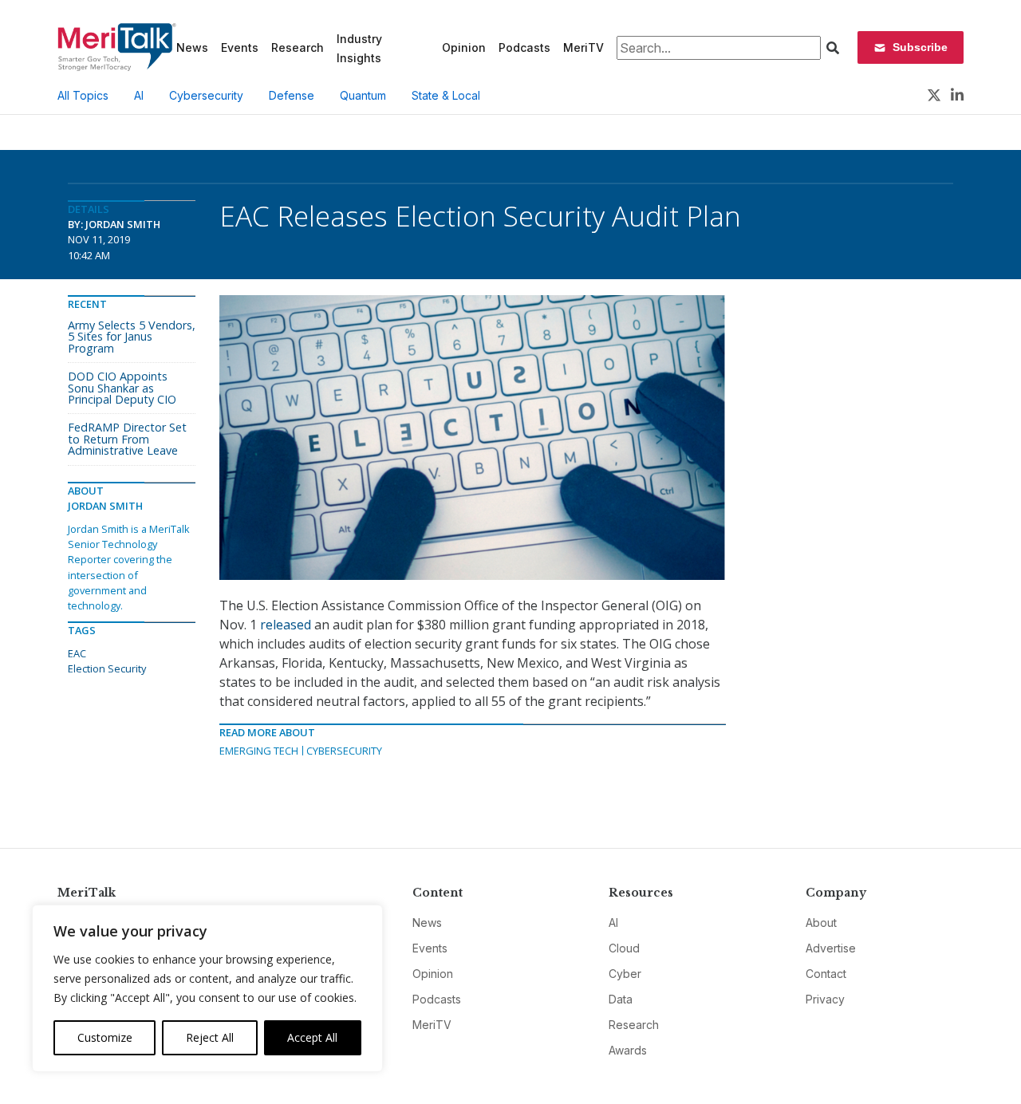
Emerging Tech (258, 750)
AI (139, 95)
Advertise (831, 948)
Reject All (210, 1037)
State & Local (446, 95)
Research (297, 47)
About (821, 922)
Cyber (625, 973)
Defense (291, 95)
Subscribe (920, 47)
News (192, 47)
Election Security (107, 668)
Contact (826, 973)
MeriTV (583, 47)
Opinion (464, 47)
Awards (628, 1050)
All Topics (82, 95)
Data (621, 999)
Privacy (825, 999)
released (285, 624)
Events (239, 47)
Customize (104, 1037)
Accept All (312, 1037)
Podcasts (524, 47)
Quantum (363, 95)
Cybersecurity (206, 95)
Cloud (624, 948)
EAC (77, 653)
